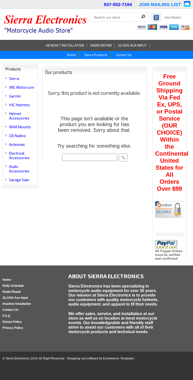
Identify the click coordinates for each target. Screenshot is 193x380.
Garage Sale (19, 179)
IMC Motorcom (21, 87)
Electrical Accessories (19, 155)
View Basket (172, 17)
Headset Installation (65, 45)
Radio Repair (101, 45)
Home (71, 55)
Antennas (17, 144)
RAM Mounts (20, 127)
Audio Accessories (19, 168)
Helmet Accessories (19, 115)
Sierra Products (95, 55)
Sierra (14, 78)
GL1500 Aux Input (132, 45)
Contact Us (123, 55)
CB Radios (17, 135)
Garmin (15, 96)
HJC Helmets (19, 105)
